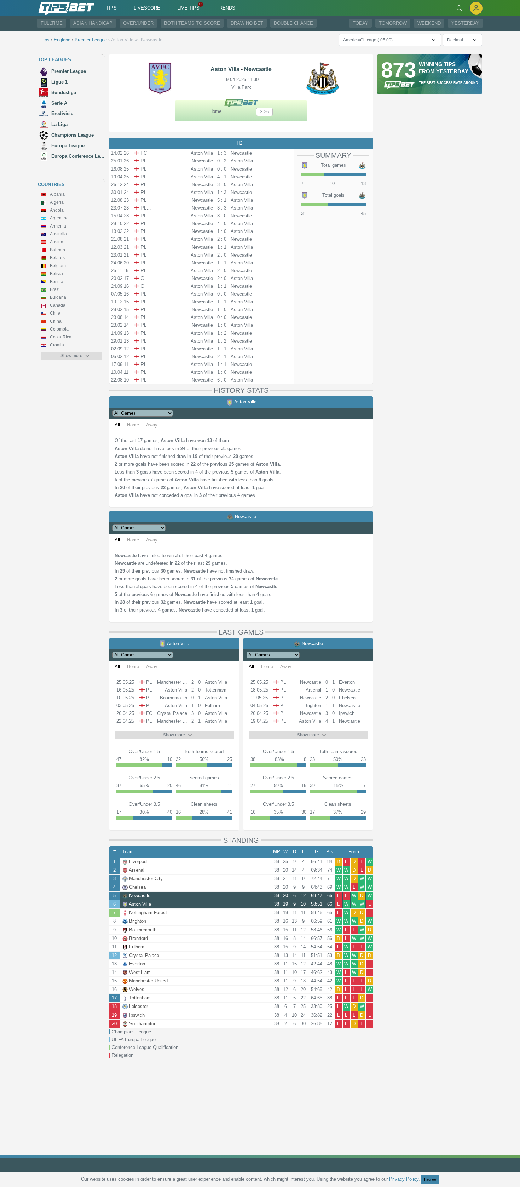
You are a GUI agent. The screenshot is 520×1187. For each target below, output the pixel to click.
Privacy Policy (403, 1179)
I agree (430, 1179)
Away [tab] (151, 425)
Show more (71, 355)
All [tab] (117, 425)
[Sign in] (476, 8)
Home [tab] (133, 425)
